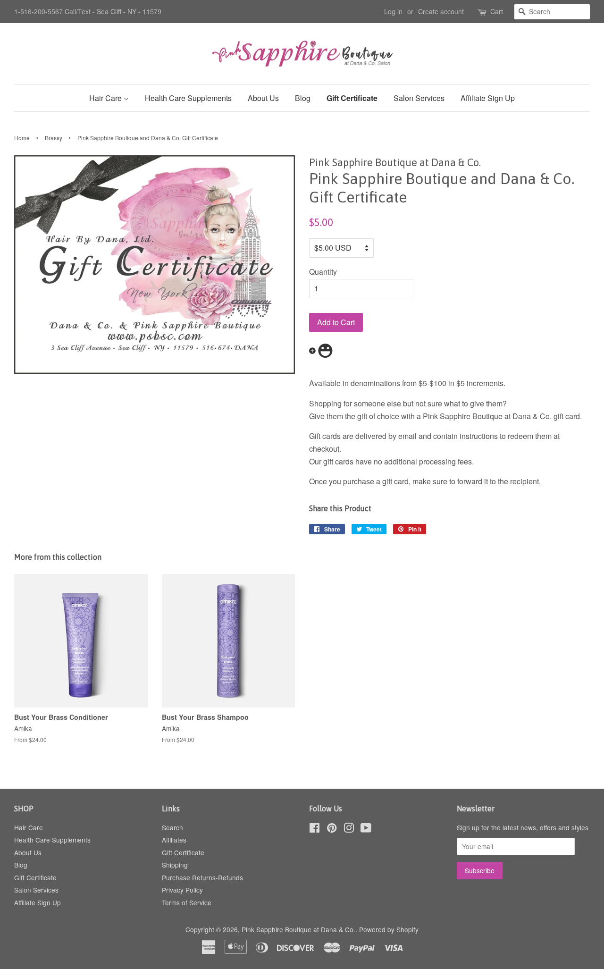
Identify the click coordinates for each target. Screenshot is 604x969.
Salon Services (419, 98)
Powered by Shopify (389, 929)
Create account (441, 11)
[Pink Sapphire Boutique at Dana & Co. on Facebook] (314, 829)
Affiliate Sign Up (488, 98)
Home (22, 138)
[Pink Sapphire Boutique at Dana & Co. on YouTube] (366, 829)
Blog (302, 98)
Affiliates (174, 839)
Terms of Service (186, 902)
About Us (263, 98)
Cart (496, 11)
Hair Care (106, 98)
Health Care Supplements (188, 98)
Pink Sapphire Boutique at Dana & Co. (298, 929)
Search (172, 827)
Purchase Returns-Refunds (202, 877)
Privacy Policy (182, 889)
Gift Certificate (352, 98)
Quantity (323, 271)
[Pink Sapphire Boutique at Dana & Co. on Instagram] (349, 829)
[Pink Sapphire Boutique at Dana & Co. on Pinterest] (332, 829)
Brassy (53, 138)
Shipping (175, 864)
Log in (393, 11)
